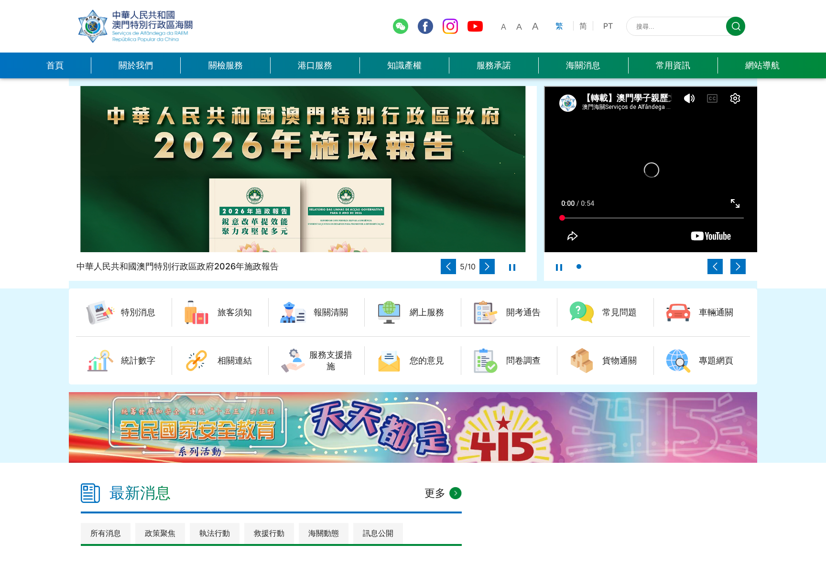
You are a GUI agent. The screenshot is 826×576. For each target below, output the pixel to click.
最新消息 (140, 492)
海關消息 (583, 65)
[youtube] (475, 26)
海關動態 (323, 533)
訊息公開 (378, 533)
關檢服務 (225, 65)
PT (608, 26)
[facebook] (425, 26)
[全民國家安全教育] (413, 427)
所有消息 (105, 533)
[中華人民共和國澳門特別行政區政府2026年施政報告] (303, 169)
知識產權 (404, 65)
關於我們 (136, 65)
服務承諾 (494, 65)
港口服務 (315, 65)
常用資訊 (673, 65)
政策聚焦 (160, 533)
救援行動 (269, 533)
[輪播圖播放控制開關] (512, 266)
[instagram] (450, 26)
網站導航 (762, 65)
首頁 (55, 65)
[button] (448, 266)
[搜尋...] (735, 26)
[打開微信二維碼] (400, 26)
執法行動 (214, 533)
